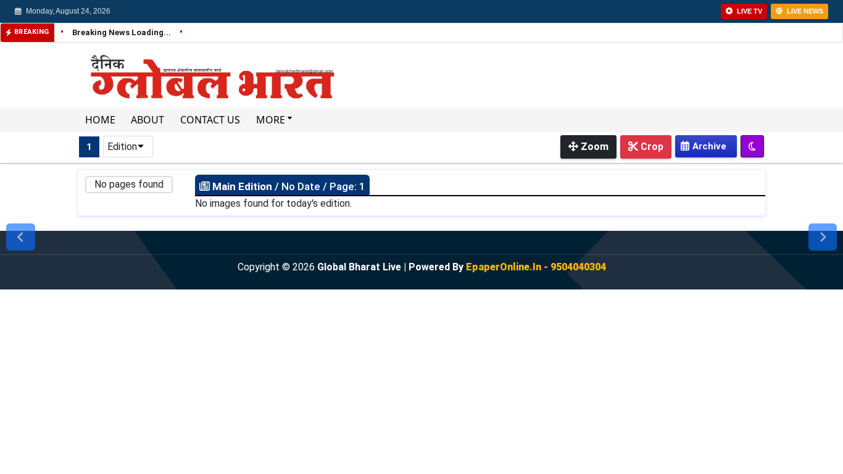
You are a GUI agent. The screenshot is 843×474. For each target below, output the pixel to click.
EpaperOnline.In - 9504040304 (536, 267)
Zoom (593, 146)
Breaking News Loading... (116, 32)
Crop (650, 146)
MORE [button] (272, 120)
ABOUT (147, 120)
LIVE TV (748, 11)
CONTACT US (210, 120)
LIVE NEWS (804, 11)
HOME (100, 120)
